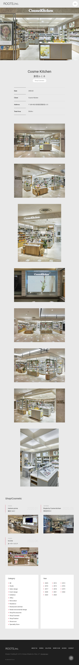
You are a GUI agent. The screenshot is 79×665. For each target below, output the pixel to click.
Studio (12, 586)
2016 (63, 586)
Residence (13, 604)
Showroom (13, 622)
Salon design (14, 589)
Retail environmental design (18, 610)
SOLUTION (48, 648)
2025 (46, 583)
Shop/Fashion (14, 619)
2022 (63, 592)
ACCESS (64, 648)
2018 (55, 589)
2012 (55, 583)
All (10, 583)
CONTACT (71, 648)
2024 (55, 595)
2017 (46, 589)
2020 (46, 592)
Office (11, 598)
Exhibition (13, 595)
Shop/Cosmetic (14, 616)
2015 (55, 586)
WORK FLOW (56, 648)
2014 (46, 586)
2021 (55, 592)
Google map (44, 654)
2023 (46, 595)
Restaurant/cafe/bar (16, 607)
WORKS (41, 648)
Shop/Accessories (15, 613)
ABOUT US (34, 648)
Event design (14, 592)
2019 (63, 589)
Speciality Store (14, 624)
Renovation (13, 601)
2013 (63, 583)
